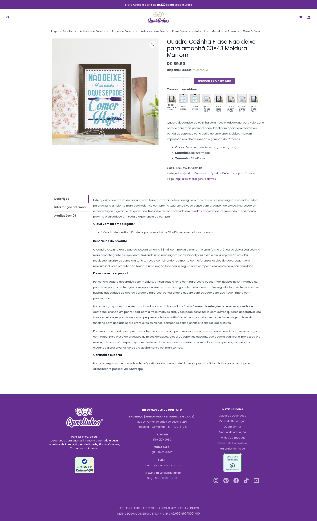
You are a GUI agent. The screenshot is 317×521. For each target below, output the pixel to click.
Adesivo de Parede (92, 31)
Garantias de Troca (232, 448)
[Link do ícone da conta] (309, 17)
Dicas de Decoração (232, 421)
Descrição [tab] (61, 199)
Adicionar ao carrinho (214, 81)
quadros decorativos (205, 211)
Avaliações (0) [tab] (65, 216)
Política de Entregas (232, 437)
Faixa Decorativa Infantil (188, 31)
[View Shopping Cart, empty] (301, 17)
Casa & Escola (252, 31)
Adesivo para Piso (153, 31)
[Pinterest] (226, 480)
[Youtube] (256, 480)
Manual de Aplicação (232, 432)
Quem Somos (232, 426)
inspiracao (181, 179)
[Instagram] (216, 480)
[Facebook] (236, 480)
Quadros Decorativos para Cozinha (233, 173)
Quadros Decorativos (196, 173)
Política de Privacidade (232, 443)
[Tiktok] (246, 480)
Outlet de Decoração (232, 415)
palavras (210, 179)
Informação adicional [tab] (70, 207)
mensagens (196, 179)
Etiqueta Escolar (62, 31)
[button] (8, 18)
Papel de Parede (123, 31)
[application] (74, 31)
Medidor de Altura (224, 31)
